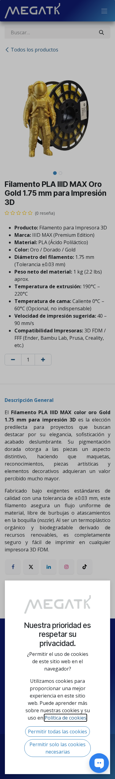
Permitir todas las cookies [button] (57, 731)
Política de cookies (65, 717)
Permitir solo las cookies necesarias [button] (57, 748)
